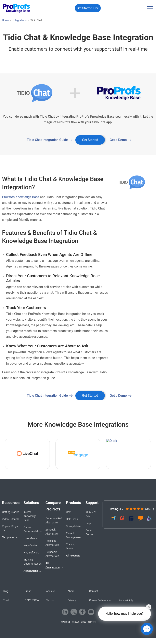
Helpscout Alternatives (52, 553)
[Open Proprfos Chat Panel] (147, 629)
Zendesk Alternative (52, 531)
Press (28, 591)
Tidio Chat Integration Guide (47, 140)
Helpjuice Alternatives (52, 542)
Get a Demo (118, 140)
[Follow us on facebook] (82, 612)
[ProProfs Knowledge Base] (16, 8)
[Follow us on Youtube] (91, 612)
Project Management (73, 535)
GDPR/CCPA (32, 600)
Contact (93, 591)
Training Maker (70, 546)
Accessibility (125, 600)
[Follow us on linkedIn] (65, 612)
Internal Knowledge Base (30, 516)
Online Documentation (32, 529)
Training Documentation (32, 561)
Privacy (72, 600)
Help (88, 523)
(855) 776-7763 (91, 514)
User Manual (31, 538)
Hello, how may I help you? (124, 613)
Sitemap (65, 622)
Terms (50, 600)
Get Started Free (88, 8)
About (71, 591)
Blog (5, 591)
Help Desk (72, 519)
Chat (68, 511)
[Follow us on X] (73, 612)
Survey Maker (73, 526)
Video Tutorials (10, 519)
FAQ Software (31, 552)
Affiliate (50, 591)
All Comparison (53, 565)
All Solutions (31, 570)
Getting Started (10, 511)
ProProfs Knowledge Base (20, 197)
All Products (73, 555)
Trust (6, 600)
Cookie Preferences (100, 600)
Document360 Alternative (54, 520)
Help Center (30, 545)
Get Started (90, 140)
